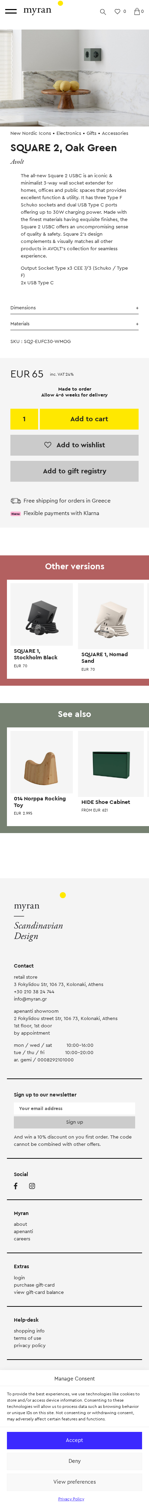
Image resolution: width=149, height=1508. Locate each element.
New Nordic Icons (30, 133)
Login (19, 1277)
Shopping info (29, 1331)
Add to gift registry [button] (74, 471)
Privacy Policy (71, 1499)
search (102, 11)
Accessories (115, 133)
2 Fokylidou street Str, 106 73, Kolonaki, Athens (65, 1018)
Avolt (17, 161)
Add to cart (89, 419)
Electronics (68, 133)
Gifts (91, 133)
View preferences (74, 1482)
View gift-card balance (39, 1292)
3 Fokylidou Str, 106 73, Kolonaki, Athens (58, 984)
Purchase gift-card (34, 1285)
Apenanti (23, 1231)
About (20, 1224)
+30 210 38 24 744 (34, 991)
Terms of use (27, 1338)
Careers (22, 1239)
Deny (75, 1461)
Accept (74, 1440)
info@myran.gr (30, 999)
